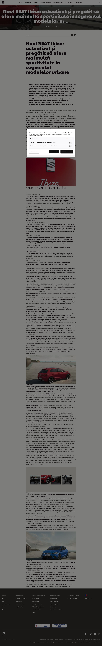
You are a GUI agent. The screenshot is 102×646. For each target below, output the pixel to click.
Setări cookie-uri (34, 151)
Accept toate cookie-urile (66, 151)
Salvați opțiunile (54, 151)
